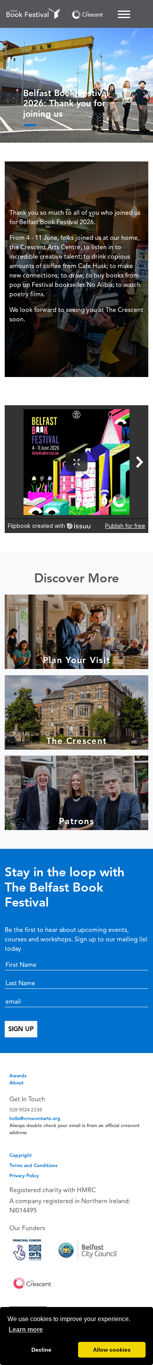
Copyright (20, 1155)
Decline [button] (41, 1350)
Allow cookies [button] (112, 1350)
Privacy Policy (24, 1175)
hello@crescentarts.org (34, 1118)
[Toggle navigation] (124, 14)
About (16, 1083)
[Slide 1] (30, 125)
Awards (17, 1076)
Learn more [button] (26, 1329)
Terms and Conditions (33, 1165)
